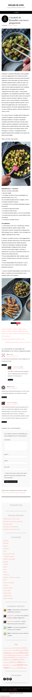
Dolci (4, 551)
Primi (4, 580)
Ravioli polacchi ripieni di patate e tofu (13, 339)
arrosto (24, 648)
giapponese (22, 331)
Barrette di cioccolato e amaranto (13, 521)
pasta (15, 659)
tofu (25, 665)
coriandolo (15, 653)
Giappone (15, 331)
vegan (6, 667)
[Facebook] (4, 680)
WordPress (4, 690)
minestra (25, 657)
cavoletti (14, 329)
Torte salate (7, 590)
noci (9, 659)
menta (17, 657)
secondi (6, 665)
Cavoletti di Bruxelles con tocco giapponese (18, 20)
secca (24, 662)
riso (15, 662)
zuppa (24, 668)
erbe (26, 653)
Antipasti (5, 541)
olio (11, 659)
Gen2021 (5, 19)
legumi (23, 655)
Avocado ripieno (8, 524)
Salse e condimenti (8, 582)
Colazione (6, 548)
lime (27, 331)
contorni (4, 331)
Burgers (5, 546)
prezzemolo (6, 662)
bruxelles (8, 329)
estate (4, 655)
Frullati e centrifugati (9, 559)
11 (5, 17)
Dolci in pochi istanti (9, 554)
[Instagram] (10, 680)
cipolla (21, 650)
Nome (6, 454)
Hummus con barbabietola (10, 526)
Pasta (5, 572)
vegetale (12, 668)
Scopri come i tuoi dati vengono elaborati (13, 492)
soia (19, 333)
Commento (7, 440)
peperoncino (5, 333)
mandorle (11, 657)
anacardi (5, 648)
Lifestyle (5, 564)
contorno (9, 331)
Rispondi (4, 365)
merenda (21, 657)
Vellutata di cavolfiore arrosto (11, 529)
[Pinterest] (7, 680)
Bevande (5, 543)
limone (5, 657)
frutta (9, 655)
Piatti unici (6, 574)
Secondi (5, 585)
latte (20, 655)
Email (6, 460)
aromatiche (17, 648)
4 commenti (6, 336)
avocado (4, 650)
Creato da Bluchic (12, 690)
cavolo (24, 329)
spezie (23, 333)
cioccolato (16, 650)
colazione (7, 653)
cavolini (20, 329)
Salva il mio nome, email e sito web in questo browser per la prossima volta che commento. (15, 475)
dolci (21, 652)
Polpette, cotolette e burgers (11, 577)
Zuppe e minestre (8, 598)
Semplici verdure (12, 25)
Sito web (6, 467)
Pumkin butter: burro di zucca (11, 519)
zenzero (27, 333)
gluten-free (15, 655)
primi (12, 662)
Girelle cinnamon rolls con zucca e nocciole (17, 342)
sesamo (15, 333)
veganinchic (16, 367)
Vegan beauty (7, 593)
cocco (26, 650)
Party (5, 569)
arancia (4, 329)
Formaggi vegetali (8, 556)
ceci (12, 650)
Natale (5, 567)
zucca (20, 667)
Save (19, 323)
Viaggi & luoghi (7, 595)
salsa (10, 333)
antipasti (10, 648)
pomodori (21, 659)
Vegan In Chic (16, 5)
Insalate (5, 561)
